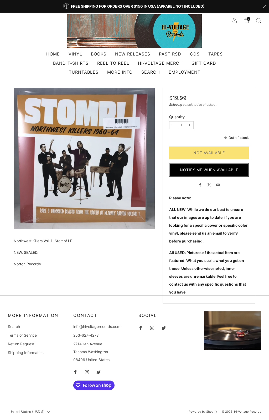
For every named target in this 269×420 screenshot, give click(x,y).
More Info (120, 72)
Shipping (175, 105)
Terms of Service (22, 335)
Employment (184, 72)
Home (53, 54)
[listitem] (134, 6)
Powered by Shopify (203, 411)
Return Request (21, 344)
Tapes (215, 54)
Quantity (177, 116)
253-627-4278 (86, 335)
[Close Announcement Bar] (265, 6)
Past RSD (170, 54)
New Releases (132, 54)
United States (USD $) (27, 412)
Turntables (84, 72)
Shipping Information (26, 352)
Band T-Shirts (71, 63)
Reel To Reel (113, 63)
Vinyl (75, 54)
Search (150, 72)
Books (98, 54)
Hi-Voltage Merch (160, 63)
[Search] (258, 20)
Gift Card (204, 63)
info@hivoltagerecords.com (96, 326)
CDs (195, 54)
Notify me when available (209, 170)
